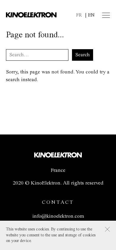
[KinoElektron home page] (58, 156)
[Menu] (106, 15)
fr (79, 15)
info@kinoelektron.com (58, 216)
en (91, 15)
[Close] (107, 229)
